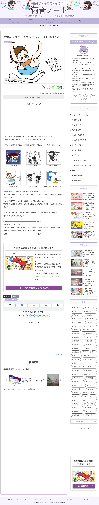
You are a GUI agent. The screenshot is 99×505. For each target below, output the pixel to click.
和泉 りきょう (84, 55)
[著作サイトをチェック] (19, 315)
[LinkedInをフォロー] (36, 315)
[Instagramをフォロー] (32, 315)
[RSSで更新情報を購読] (48, 315)
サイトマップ (68, 499)
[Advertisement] (33, 119)
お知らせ (8, 296)
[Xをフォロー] (23, 315)
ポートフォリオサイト (85, 499)
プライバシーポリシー (51, 499)
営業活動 (16, 296)
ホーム (10, 499)
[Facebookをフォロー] (27, 315)
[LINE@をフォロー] (40, 315)
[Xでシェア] (44, 87)
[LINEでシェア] (58, 87)
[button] (62, 87)
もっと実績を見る (83, 486)
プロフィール (23, 499)
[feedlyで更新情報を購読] (44, 315)
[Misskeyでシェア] (53, 87)
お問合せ (35, 499)
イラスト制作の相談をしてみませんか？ (34, 288)
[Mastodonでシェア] (48, 87)
